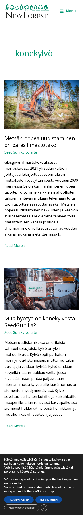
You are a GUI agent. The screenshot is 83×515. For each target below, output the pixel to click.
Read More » (14, 245)
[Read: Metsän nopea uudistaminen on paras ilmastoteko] (41, 104)
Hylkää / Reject (48, 500)
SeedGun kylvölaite (20, 152)
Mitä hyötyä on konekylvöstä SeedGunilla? (39, 322)
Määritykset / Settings (22, 507)
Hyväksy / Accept (19, 500)
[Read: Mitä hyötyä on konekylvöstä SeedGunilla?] (41, 288)
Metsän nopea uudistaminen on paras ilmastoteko (39, 142)
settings (38, 472)
